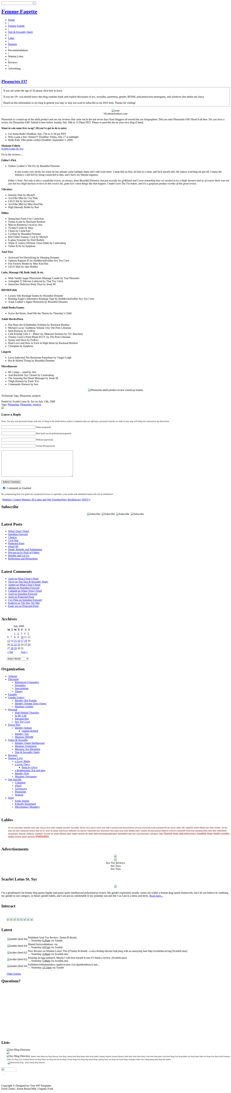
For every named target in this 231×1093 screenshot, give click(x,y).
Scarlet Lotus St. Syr (12, 148)
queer (24, 836)
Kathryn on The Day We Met (24, 603)
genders (11, 836)
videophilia (199, 830)
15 (15, 640)
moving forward (63, 830)
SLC (78, 830)
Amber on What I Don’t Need (24, 584)
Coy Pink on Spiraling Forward (25, 600)
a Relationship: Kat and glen (30, 770)
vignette (211, 827)
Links (11, 38)
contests (56, 833)
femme (175, 833)
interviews (32, 830)
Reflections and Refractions (23, 558)
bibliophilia (132, 830)
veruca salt (22, 833)
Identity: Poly (22, 773)
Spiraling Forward (18, 534)
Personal (12, 709)
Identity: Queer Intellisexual (29, 743)
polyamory (154, 833)
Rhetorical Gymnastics (27, 682)
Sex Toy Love (22, 721)
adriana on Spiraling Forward (23, 587)
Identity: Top (22, 733)
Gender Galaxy (16, 697)
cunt (12, 827)
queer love (43, 827)
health (37, 830)
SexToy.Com (190, 830)
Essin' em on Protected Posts (23, 606)
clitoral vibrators (105, 830)
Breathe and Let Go (18, 555)
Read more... (156, 895)
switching (196, 827)
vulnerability (39, 833)
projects (37, 404)
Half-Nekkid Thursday (27, 712)
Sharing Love (15, 758)
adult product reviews (187, 833)
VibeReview (30, 833)
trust (14, 830)
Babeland (63, 833)
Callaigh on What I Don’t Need (25, 590)
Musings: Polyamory (26, 776)
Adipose (12, 676)
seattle (69, 833)
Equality (12, 694)
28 (12, 648)
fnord (48, 833)
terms (98, 830)
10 (22, 637)
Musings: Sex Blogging (27, 749)
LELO (112, 830)
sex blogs (81, 833)
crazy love (224, 827)
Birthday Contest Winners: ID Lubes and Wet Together (32, 499)
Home (11, 19)
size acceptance (13, 833)
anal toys (93, 827)
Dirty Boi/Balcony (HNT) (75, 499)
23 (18, 644)
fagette (126, 830)
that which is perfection (154, 830)
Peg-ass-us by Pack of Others (23, 552)
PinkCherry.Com (204, 827)
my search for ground (116, 827)
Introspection (22, 718)
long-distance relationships (108, 833)
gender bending (91, 830)
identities (217, 833)
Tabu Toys (83, 827)
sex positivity (66, 827)
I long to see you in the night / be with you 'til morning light (151, 827)
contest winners (18, 827)
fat (45, 833)
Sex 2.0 (88, 827)
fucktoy (48, 830)
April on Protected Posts (21, 596)
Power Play (14, 724)
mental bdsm (27, 827)
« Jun (10, 652)
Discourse (13, 679)
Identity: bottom (23, 727)
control (90, 833)
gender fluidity (222, 830)
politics (18, 830)
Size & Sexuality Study (20, 32)
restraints (55, 830)
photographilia (123, 833)
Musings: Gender (24, 706)
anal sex (99, 827)
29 (15, 648)
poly (134, 833)
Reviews (12, 755)
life (86, 833)
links (161, 833)
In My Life (21, 715)
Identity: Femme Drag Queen (30, 703)
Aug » (24, 652)
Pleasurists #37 (14, 81)
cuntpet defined (30, 730)
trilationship (181, 830)
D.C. (44, 830)
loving (18, 836)
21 (12, 644)
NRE (183, 827)
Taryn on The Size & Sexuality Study (28, 581)
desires (210, 833)
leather (10, 830)
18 (25, 640)
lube (168, 827)
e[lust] (18, 785)
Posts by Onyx (29, 767)
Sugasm (19, 794)
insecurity (173, 827)
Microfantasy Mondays (27, 806)
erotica (121, 830)
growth (33, 827)
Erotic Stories (22, 800)
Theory (19, 691)
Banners (12, 44)
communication (24, 830)
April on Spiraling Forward (22, 593)
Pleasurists (13, 404)
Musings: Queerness (26, 746)
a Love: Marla (22, 761)
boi (51, 830)
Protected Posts (16, 543)
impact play (83, 830)
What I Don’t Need (18, 531)
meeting (116, 830)
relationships (42, 836)
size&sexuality (72, 830)
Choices (12, 537)
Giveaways (21, 788)
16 (18, 640)
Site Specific (14, 779)
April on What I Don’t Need (23, 578)
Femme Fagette (19, 11)
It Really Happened (25, 803)
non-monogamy (143, 833)
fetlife (107, 827)
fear (9, 827)
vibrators (75, 833)
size (52, 833)
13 (8, 640)
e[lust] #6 (13, 546)
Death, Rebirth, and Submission (25, 549)
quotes (37, 827)
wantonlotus (144, 830)
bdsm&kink (201, 833)
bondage (179, 827)
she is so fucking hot (128, 827)
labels (214, 830)
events (103, 827)
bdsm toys (165, 830)
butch (210, 830)
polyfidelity (217, 827)
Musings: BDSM (24, 737)
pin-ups (49, 827)
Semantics (20, 685)
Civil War (13, 540)
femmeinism (59, 827)
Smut (11, 797)
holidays (137, 830)
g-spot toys (173, 830)
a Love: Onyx (22, 764)
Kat (41, 830)
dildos (205, 830)
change (96, 833)
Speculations (21, 688)
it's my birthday (75, 827)
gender (53, 827)
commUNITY (189, 827)
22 (15, 644)
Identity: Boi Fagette (26, 700)
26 (29, 644)
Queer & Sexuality (18, 740)
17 (22, 640)
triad (130, 833)
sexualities (225, 833)
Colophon (20, 782)
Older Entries (14, 973)
